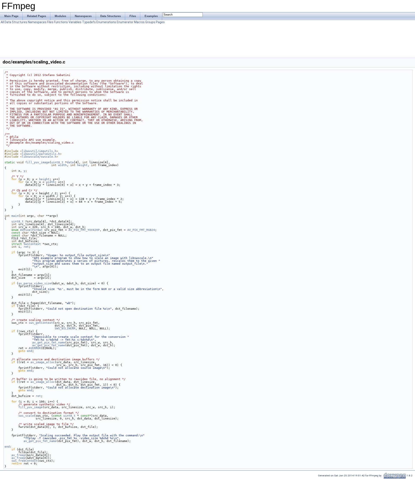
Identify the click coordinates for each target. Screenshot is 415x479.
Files (50, 22)
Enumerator (125, 22)
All (2, 22)
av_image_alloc (42, 362)
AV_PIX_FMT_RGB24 (141, 229)
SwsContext (32, 244)
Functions (61, 22)
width (62, 165)
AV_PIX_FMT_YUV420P (84, 229)
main (14, 215)
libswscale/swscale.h (39, 156)
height (82, 165)
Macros (139, 22)
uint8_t (57, 162)
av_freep (18, 455)
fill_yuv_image (37, 162)
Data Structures (16, 22)
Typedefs (89, 22)
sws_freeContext (24, 460)
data (70, 162)
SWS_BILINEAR (65, 328)
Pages (160, 22)
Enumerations (106, 22)
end (29, 351)
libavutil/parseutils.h (41, 153)
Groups (150, 22)
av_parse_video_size (34, 283)
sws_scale (26, 415)
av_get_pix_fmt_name (48, 342)
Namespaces (37, 22)
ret (26, 246)
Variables (75, 22)
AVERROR (35, 348)
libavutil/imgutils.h (39, 151)
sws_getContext (41, 322)
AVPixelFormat (31, 229)
